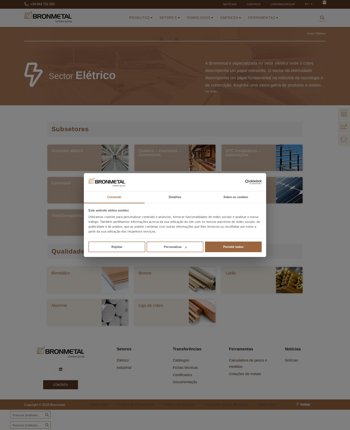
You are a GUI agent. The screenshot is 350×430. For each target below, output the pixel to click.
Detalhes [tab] (175, 197)
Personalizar (173, 247)
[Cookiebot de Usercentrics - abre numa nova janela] (244, 182)
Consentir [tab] (114, 197)
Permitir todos (233, 247)
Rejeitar (116, 247)
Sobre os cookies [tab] (235, 197)
